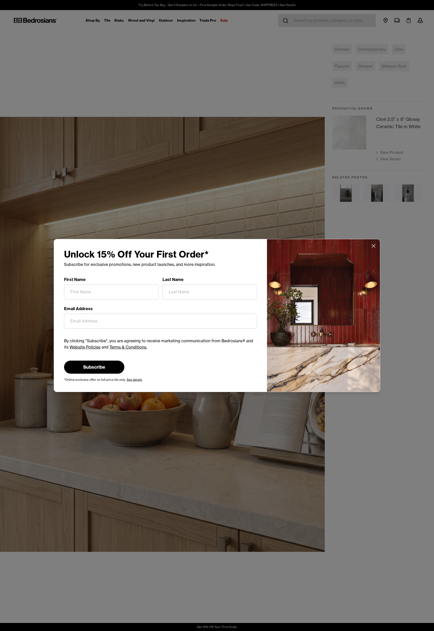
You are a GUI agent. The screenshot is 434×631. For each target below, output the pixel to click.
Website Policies (85, 347)
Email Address (78, 308)
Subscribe (94, 367)
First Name (75, 279)
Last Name (173, 279)
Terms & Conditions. (128, 347)
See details (134, 379)
